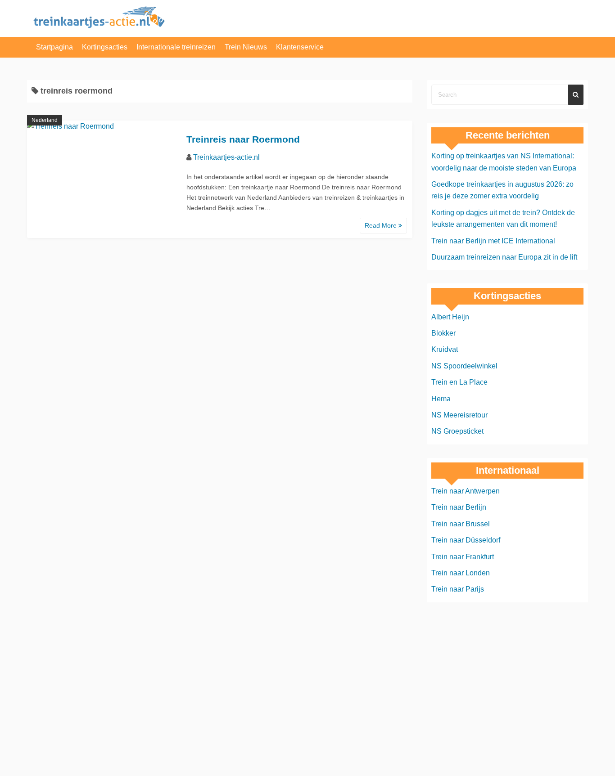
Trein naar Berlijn (458, 507)
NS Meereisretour (459, 415)
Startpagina (54, 47)
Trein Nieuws (246, 47)
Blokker (443, 333)
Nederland (45, 120)
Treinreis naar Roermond (243, 139)
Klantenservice (300, 47)
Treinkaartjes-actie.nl (226, 157)
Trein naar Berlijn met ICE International (493, 241)
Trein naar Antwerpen (465, 491)
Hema (441, 399)
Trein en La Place (459, 382)
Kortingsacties (104, 47)
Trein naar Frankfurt (462, 557)
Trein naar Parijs (457, 589)
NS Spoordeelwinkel (464, 366)
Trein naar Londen (460, 573)
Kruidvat (444, 349)
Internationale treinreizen (176, 47)
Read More (381, 225)
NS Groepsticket (457, 431)
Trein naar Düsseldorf (465, 540)
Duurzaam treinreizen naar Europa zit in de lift (504, 257)
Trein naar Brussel (460, 524)
